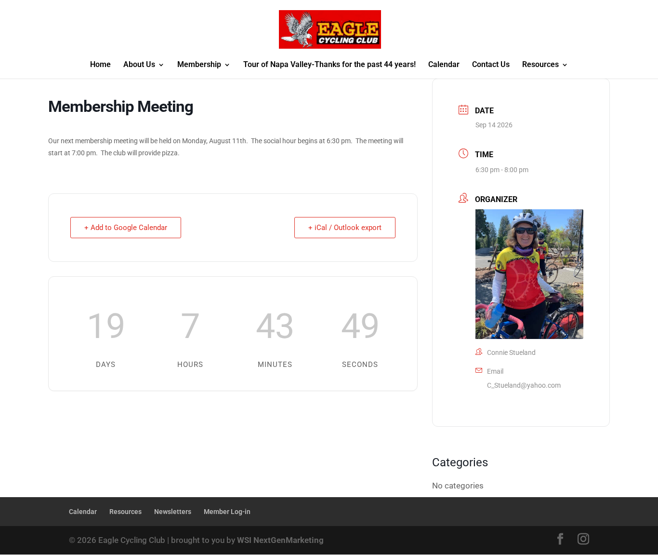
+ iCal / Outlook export (345, 227)
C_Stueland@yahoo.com (524, 385)
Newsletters (172, 511)
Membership (199, 65)
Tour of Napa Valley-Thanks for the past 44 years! (329, 65)
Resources (540, 65)
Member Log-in (227, 511)
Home (100, 65)
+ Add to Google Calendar (125, 227)
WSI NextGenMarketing (280, 540)
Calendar (444, 65)
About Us (139, 65)
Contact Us (491, 65)
